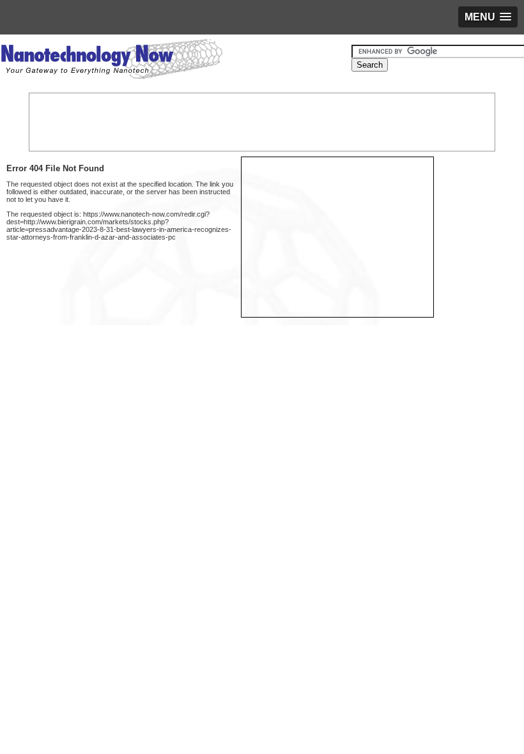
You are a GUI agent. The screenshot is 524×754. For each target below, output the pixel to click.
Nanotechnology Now (111, 60)
